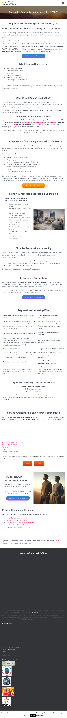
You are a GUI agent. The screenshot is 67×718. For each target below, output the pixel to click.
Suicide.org (53, 122)
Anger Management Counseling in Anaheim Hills (20, 522)
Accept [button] (33, 715)
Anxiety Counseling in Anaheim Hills (16, 520)
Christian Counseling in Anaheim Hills (16, 518)
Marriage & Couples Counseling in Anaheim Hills (20, 527)
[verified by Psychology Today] (11, 659)
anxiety (25, 35)
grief (21, 35)
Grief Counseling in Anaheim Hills (15, 525)
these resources (36, 612)
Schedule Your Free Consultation (33, 56)
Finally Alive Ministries (28, 619)
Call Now (27, 463)
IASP (15, 124)
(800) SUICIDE (25, 122)
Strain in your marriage (15, 236)
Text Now (39, 463)
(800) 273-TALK (38, 122)
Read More (39, 715)
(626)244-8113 (6, 447)
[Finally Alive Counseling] (10, 3)
